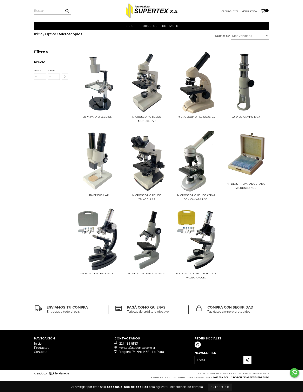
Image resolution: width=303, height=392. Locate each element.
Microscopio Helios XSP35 (196, 116)
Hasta (51, 70)
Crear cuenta (230, 11)
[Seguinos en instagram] (198, 345)
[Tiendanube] (52, 374)
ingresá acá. (221, 377)
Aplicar (65, 77)
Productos (148, 25)
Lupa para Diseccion (97, 116)
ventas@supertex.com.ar (137, 348)
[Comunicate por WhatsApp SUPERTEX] (294, 373)
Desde (37, 70)
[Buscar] (67, 11)
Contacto (170, 25)
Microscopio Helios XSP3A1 (147, 273)
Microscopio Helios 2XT (97, 273)
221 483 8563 (128, 343)
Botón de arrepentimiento (251, 377)
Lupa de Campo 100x (245, 116)
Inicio (129, 25)
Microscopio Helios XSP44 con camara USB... (196, 197)
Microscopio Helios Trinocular (146, 197)
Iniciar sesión (249, 11)
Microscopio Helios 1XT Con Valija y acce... (196, 275)
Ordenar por (222, 35)
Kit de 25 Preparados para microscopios (246, 185)
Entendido (220, 386)
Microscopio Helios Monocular (146, 118)
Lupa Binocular (97, 195)
